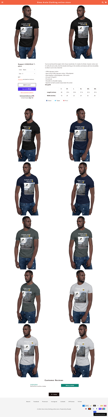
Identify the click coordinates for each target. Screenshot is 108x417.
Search (28, 401)
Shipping (20, 79)
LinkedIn (62, 401)
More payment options (27, 92)
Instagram (54, 401)
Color (20, 70)
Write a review (70, 385)
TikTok (80, 401)
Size (20, 73)
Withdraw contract (100, 414)
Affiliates (71, 401)
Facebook (36, 401)
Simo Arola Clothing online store (54, 2)
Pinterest (45, 401)
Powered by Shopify (65, 409)
